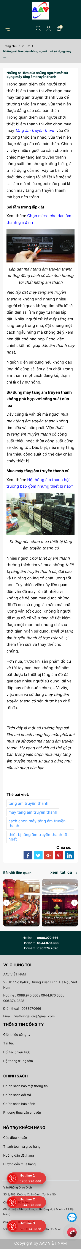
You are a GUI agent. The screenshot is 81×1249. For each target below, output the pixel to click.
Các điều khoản (15, 1138)
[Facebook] (28, 855)
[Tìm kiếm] (38, 28)
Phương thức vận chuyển (22, 1112)
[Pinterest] (59, 855)
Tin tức (8, 1043)
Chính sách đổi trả (17, 1095)
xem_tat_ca (61, 872)
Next (74, 903)
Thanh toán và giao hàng (22, 1146)
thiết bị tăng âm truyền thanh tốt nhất (38, 837)
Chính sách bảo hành (19, 1104)
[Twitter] (38, 855)
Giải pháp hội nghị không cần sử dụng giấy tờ (58, 917)
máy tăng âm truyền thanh (32, 812)
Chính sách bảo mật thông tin (25, 1086)
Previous (6, 903)
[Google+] (48, 855)
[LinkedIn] (69, 855)
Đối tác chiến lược (16, 1052)
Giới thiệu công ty (16, 1035)
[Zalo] (72, 1217)
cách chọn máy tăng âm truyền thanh (37, 823)
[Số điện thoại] (72, 1232)
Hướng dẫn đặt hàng (18, 1155)
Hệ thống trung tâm (18, 1061)
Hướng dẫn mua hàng (19, 1164)
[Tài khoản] (48, 28)
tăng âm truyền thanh (28, 803)
